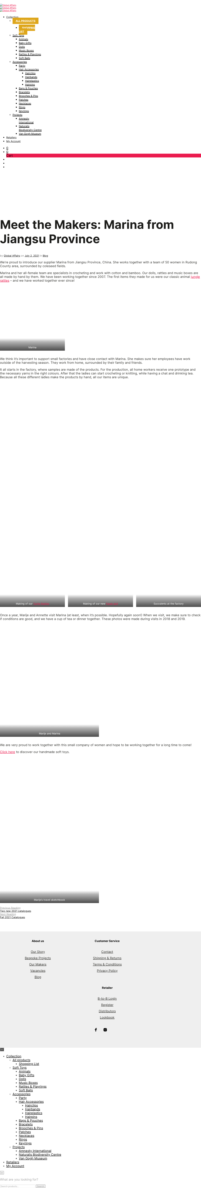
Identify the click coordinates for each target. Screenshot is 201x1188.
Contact (107, 952)
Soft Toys (18, 35)
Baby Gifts (25, 42)
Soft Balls (24, 58)
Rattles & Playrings (30, 54)
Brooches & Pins (28, 95)
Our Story (38, 952)
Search (40, 1186)
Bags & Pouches (28, 88)
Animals (23, 39)
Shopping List (27, 29)
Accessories (20, 61)
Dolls (22, 46)
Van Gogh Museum (30, 133)
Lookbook (107, 1017)
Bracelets (24, 92)
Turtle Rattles (41, 603)
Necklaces (25, 103)
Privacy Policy (107, 971)
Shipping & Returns (107, 958)
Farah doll (112, 603)
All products (25, 20)
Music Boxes (26, 50)
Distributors (107, 1011)
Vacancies (37, 971)
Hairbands (31, 76)
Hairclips (30, 73)
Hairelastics (32, 80)
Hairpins (30, 84)
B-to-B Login (107, 998)
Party (22, 65)
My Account (13, 141)
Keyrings (24, 111)
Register (107, 1005)
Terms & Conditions (107, 964)
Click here (7, 752)
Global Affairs (12, 255)
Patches (23, 99)
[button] (7, 148)
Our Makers (37, 964)
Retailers (11, 137)
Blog (45, 255)
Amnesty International (35, 1151)
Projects (17, 114)
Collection (12, 17)
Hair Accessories (29, 69)
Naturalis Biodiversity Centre (40, 1154)
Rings (22, 107)
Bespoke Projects (38, 958)
